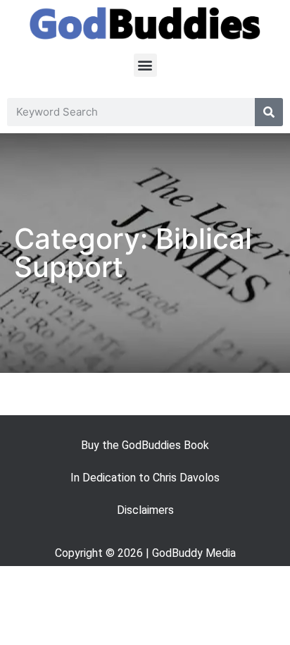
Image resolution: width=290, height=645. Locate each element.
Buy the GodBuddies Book (145, 445)
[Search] (269, 112)
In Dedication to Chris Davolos (145, 477)
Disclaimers (145, 510)
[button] (145, 65)
